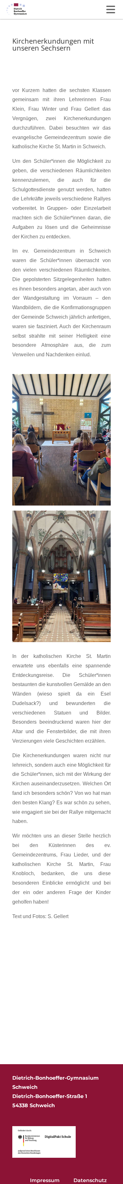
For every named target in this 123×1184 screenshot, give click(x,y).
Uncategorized (27, 68)
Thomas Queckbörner (44, 59)
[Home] (16, 9)
